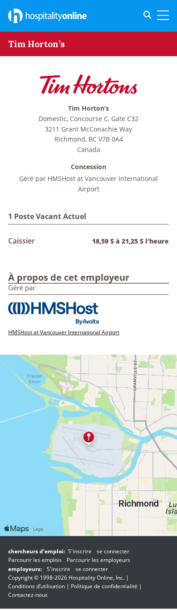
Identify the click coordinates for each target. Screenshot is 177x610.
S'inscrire (80, 551)
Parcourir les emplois (35, 560)
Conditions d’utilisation (36, 586)
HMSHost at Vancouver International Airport (63, 332)
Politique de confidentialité (104, 586)
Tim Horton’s (88, 108)
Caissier (21, 241)
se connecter (113, 551)
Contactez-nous (28, 595)
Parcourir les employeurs (98, 560)
